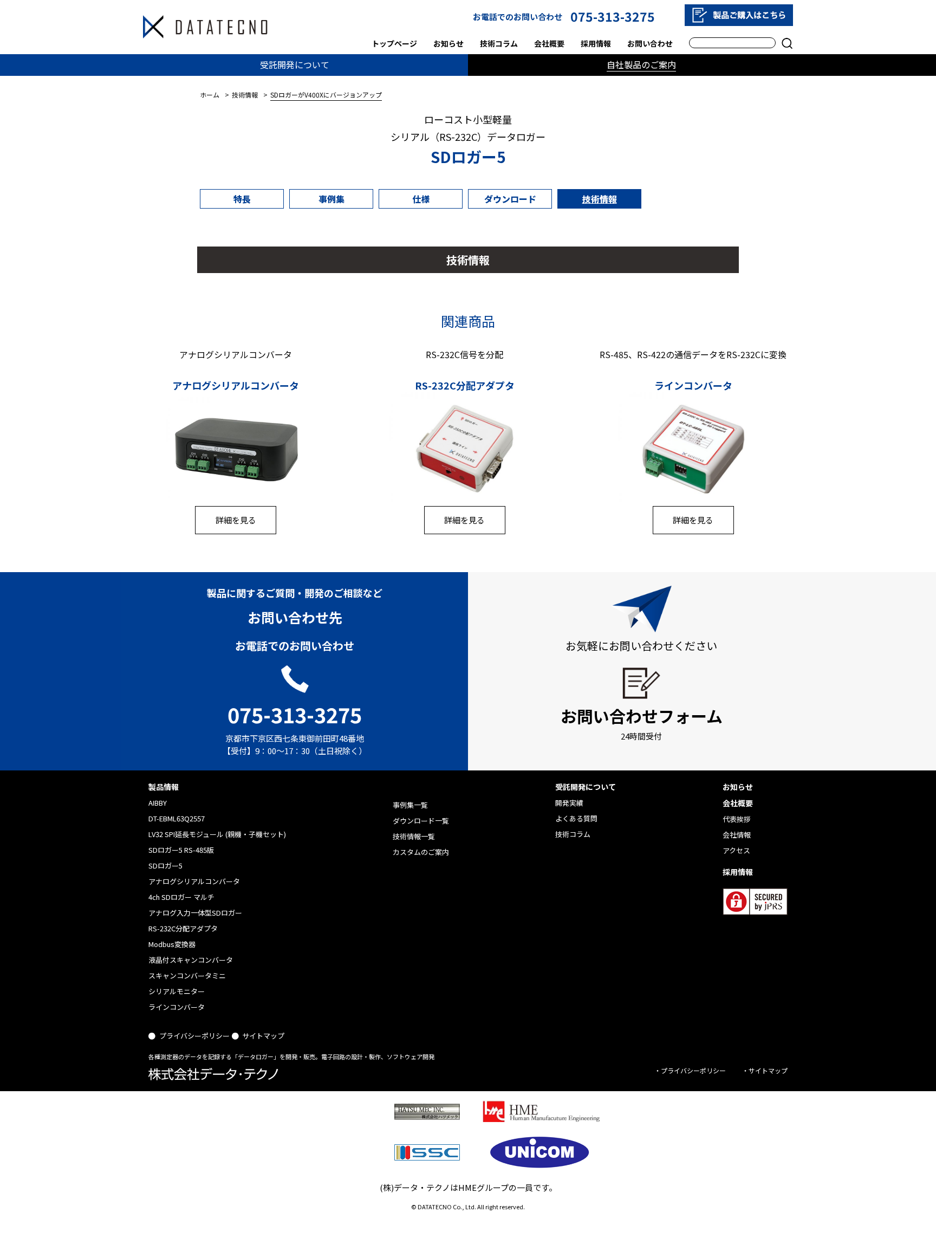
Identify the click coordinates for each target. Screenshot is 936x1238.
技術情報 (599, 198)
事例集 (331, 198)
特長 (242, 198)
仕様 (421, 198)
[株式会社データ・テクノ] (205, 26)
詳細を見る (236, 520)
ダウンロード (510, 198)
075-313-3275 (612, 16)
